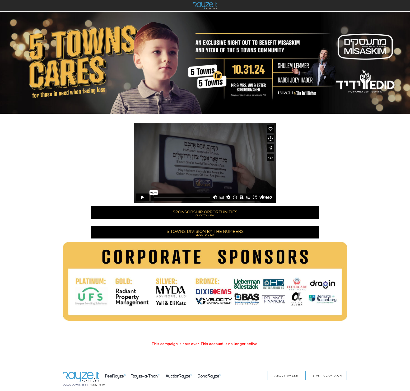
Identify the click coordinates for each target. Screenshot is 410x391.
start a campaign (327, 375)
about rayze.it (286, 375)
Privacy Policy (97, 384)
